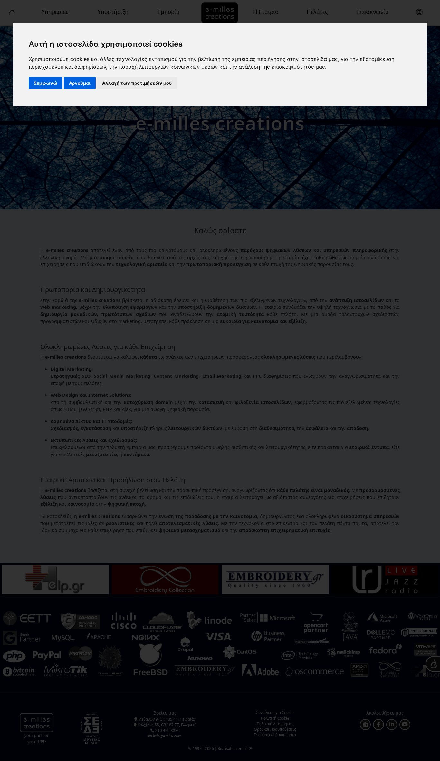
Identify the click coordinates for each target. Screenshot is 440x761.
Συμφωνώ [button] (45, 83)
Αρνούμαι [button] (80, 83)
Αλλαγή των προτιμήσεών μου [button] (137, 83)
